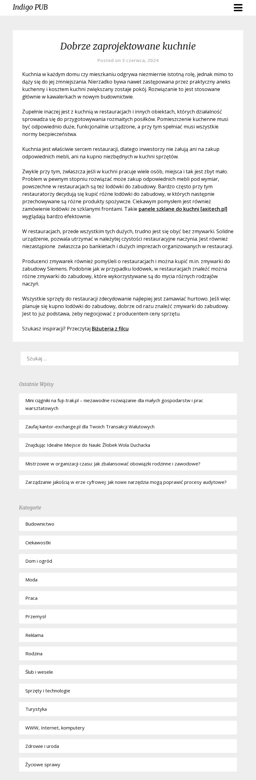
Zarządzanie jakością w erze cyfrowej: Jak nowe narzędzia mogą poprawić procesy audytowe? (126, 482)
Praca (31, 598)
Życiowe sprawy (42, 764)
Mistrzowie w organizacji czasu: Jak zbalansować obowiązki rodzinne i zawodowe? (112, 463)
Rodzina (33, 653)
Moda (31, 579)
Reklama (34, 635)
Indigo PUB (30, 7)
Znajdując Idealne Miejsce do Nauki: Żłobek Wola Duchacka (87, 445)
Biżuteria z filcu (110, 328)
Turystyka (36, 709)
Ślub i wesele (39, 672)
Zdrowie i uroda (42, 746)
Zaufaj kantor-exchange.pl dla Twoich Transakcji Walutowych (90, 426)
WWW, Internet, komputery (55, 728)
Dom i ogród (38, 561)
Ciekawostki (38, 542)
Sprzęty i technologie (47, 690)
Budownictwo (39, 524)
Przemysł (35, 616)
